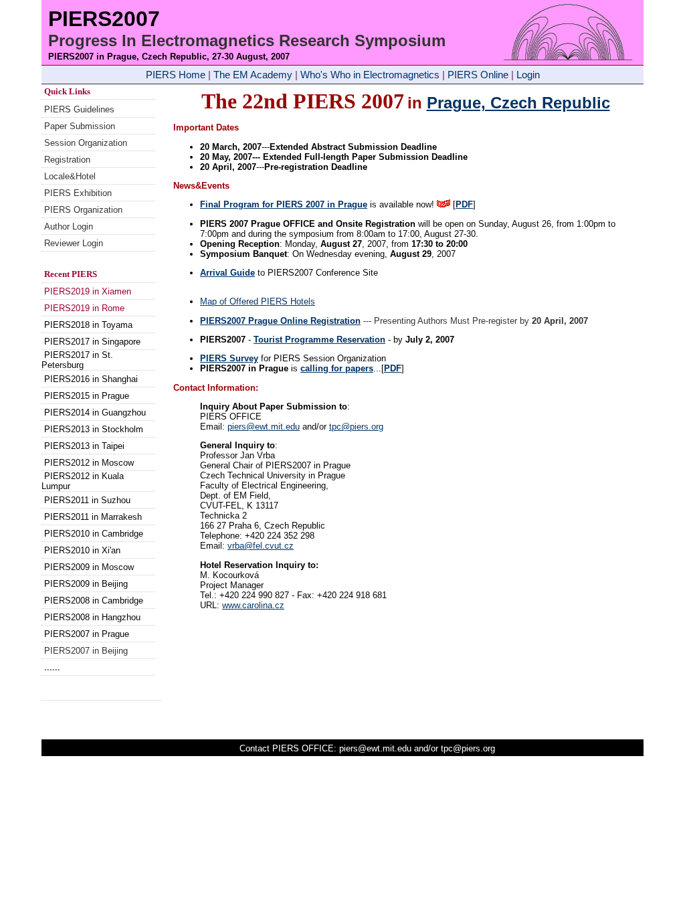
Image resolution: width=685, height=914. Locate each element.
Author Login (68, 226)
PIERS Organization (83, 210)
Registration (67, 160)
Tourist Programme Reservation (319, 340)
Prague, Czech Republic (518, 103)
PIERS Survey (229, 358)
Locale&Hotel (70, 176)
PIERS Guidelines (79, 109)
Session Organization (85, 143)
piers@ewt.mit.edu (263, 427)
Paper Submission (79, 126)
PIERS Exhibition (78, 193)
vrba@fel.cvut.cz (260, 546)
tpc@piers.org (356, 427)
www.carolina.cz (253, 605)
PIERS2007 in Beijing (86, 651)
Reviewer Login (73, 243)
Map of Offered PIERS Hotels (257, 301)
